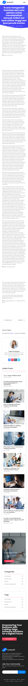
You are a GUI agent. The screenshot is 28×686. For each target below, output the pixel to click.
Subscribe (21, 672)
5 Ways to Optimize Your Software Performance (12, 469)
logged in (11, 333)
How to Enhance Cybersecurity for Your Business (13, 511)
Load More (14, 530)
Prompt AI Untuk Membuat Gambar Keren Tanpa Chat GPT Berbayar (14, 519)
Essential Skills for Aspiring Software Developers (12, 426)
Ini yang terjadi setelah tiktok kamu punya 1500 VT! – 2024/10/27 (13, 383)
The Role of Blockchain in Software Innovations (12, 490)
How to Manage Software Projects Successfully (12, 405)
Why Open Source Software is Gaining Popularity (13, 447)
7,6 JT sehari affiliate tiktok (12, 375)
